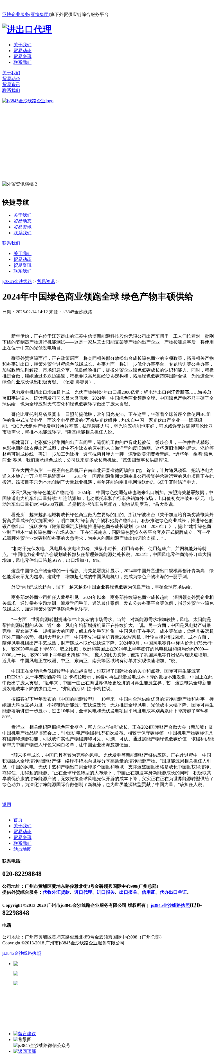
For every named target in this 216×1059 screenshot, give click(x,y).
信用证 (148, 892)
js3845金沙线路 (17, 281)
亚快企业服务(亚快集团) (26, 14)
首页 (18, 819)
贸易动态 (23, 50)
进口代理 (83, 892)
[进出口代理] (27, 29)
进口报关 (106, 892)
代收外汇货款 (56, 892)
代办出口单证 (173, 892)
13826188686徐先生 (62, 963)
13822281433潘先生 (62, 973)
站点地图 (23, 849)
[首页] (27, 100)
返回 (6, 804)
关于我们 (23, 44)
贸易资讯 (23, 56)
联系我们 (23, 62)
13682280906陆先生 (62, 983)
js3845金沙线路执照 (170, 905)
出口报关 (128, 892)
